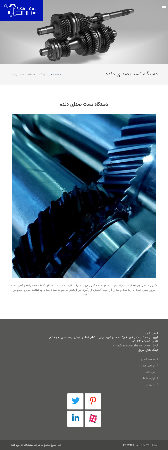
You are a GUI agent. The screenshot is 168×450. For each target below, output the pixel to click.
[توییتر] (75, 401)
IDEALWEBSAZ (148, 445)
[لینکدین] (75, 419)
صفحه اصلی (55, 75)
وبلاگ (42, 75)
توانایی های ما (146, 365)
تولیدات (150, 372)
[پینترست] (93, 401)
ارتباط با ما (149, 378)
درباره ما (150, 384)
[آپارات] (93, 419)
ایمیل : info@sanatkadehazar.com (135, 345)
